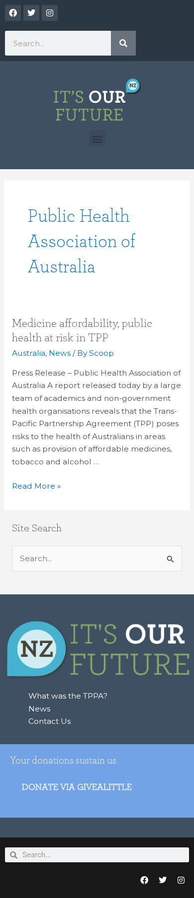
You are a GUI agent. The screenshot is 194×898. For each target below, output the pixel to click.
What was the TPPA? (67, 696)
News (60, 353)
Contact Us (49, 721)
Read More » (36, 485)
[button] (97, 138)
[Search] (123, 43)
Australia (28, 353)
